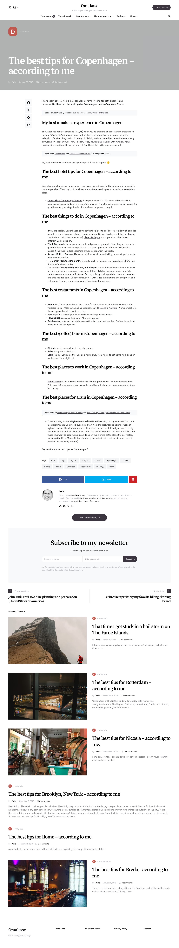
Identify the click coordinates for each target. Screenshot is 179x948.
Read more (94, 501)
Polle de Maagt (79, 495)
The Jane (101, 308)
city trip (73, 460)
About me (60, 928)
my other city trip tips (98, 113)
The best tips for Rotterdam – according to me (121, 685)
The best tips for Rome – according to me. (50, 837)
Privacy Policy (120, 928)
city (62, 460)
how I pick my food (80, 142)
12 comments (129, 695)
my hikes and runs (105, 498)
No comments (127, 640)
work (111, 467)
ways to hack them (80, 501)
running (99, 467)
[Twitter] (9, 7)
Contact (147, 928)
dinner (125, 460)
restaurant (85, 467)
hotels (58, 467)
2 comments (44, 801)
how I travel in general (71, 145)
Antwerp (113, 308)
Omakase (89, 6)
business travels (87, 498)
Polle (14, 82)
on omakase (60, 154)
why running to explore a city (70, 413)
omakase (71, 467)
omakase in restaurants (80, 154)
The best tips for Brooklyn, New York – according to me (64, 794)
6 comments (127, 883)
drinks (47, 467)
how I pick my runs (60, 142)
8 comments (44, 82)
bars (53, 460)
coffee (97, 460)
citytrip (86, 460)
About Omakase (92, 928)
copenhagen (111, 460)
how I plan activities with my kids (107, 142)
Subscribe (159, 7)
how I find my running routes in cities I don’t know (108, 413)
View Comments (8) (88, 517)
